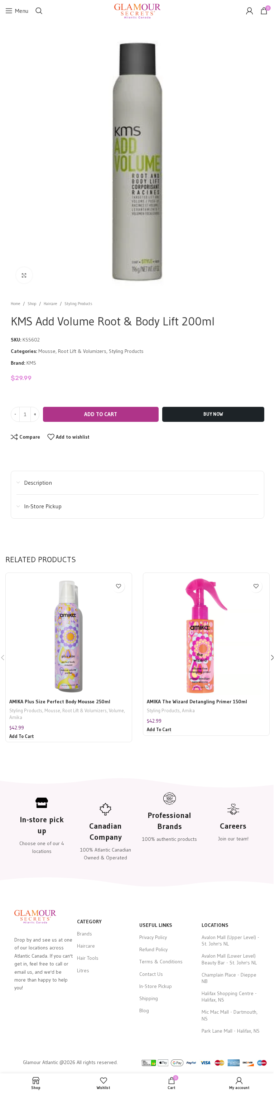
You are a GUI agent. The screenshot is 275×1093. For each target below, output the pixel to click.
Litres (83, 970)
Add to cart (100, 414)
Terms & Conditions (161, 961)
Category (89, 921)
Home (15, 303)
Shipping (148, 998)
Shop (32, 303)
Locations (215, 925)
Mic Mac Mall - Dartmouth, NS (229, 1015)
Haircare (50, 303)
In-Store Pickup (155, 986)
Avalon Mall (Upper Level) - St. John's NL (230, 940)
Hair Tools (87, 958)
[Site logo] (137, 10)
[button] (21, 736)
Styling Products (78, 303)
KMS (31, 363)
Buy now (213, 414)
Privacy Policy (153, 937)
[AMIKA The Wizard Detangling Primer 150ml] (206, 636)
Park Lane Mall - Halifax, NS (231, 1031)
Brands (84, 933)
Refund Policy (153, 949)
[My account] (249, 11)
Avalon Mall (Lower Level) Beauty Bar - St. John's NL (229, 959)
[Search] (39, 11)
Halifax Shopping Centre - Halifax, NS (229, 996)
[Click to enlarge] (24, 275)
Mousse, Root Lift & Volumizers (72, 351)
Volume (116, 711)
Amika (15, 717)
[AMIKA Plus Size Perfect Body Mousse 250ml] (68, 636)
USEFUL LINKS (155, 925)
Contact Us (151, 974)
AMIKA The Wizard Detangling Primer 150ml (197, 701)
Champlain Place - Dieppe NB (229, 978)
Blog (144, 1010)
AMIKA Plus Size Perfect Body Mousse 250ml (59, 701)
